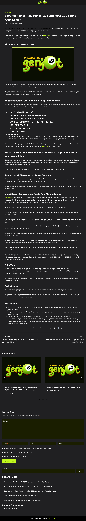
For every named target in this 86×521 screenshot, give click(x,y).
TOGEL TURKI (8, 12)
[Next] (81, 378)
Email (33, 444)
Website (61, 444)
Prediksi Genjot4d (41, 328)
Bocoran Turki (21, 328)
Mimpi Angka (9, 197)
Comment (6, 421)
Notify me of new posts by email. (15, 456)
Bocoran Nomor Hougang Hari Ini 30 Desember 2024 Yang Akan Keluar (28, 486)
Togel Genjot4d (52, 328)
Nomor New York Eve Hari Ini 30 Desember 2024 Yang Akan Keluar (26, 482)
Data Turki (30, 328)
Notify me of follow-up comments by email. (18, 452)
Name (5, 444)
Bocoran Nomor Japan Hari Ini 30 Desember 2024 (21, 495)
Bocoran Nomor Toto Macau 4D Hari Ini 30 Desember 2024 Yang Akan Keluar (30, 491)
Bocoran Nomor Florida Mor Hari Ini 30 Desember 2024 (22, 500)
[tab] (39, 399)
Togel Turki (62, 328)
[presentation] (21, 370)
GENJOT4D (47, 36)
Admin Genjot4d (10, 328)
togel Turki (45, 146)
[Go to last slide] (4, 378)
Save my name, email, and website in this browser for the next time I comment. (28, 448)
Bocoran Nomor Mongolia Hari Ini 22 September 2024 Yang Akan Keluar (20, 339)
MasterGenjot (10, 23)
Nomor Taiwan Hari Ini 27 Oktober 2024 (63, 387)
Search (4, 468)
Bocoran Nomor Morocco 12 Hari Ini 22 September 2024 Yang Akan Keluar (65, 339)
